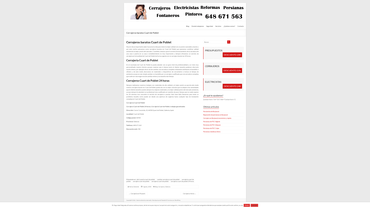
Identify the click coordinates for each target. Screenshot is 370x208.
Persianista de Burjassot (211, 111)
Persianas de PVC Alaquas (212, 125)
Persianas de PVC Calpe (211, 128)
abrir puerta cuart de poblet (146, 179)
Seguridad (209, 26)
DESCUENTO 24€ (232, 86)
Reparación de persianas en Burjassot (215, 115)
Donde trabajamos (198, 26)
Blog (187, 26)
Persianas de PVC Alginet (211, 121)
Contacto (240, 26)
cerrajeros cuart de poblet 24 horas (182, 181)
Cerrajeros (161, 186)
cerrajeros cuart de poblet (160, 181)
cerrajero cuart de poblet (141, 181)
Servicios (218, 26)
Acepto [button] (247, 205)
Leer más (254, 205)
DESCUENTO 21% (232, 70)
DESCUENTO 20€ (232, 54)
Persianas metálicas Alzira (211, 132)
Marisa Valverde (134, 186)
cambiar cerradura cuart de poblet (168, 179)
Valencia (167, 186)
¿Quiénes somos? (229, 26)
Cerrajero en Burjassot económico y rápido (217, 118)
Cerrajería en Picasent (137, 193)
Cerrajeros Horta (189, 193)
